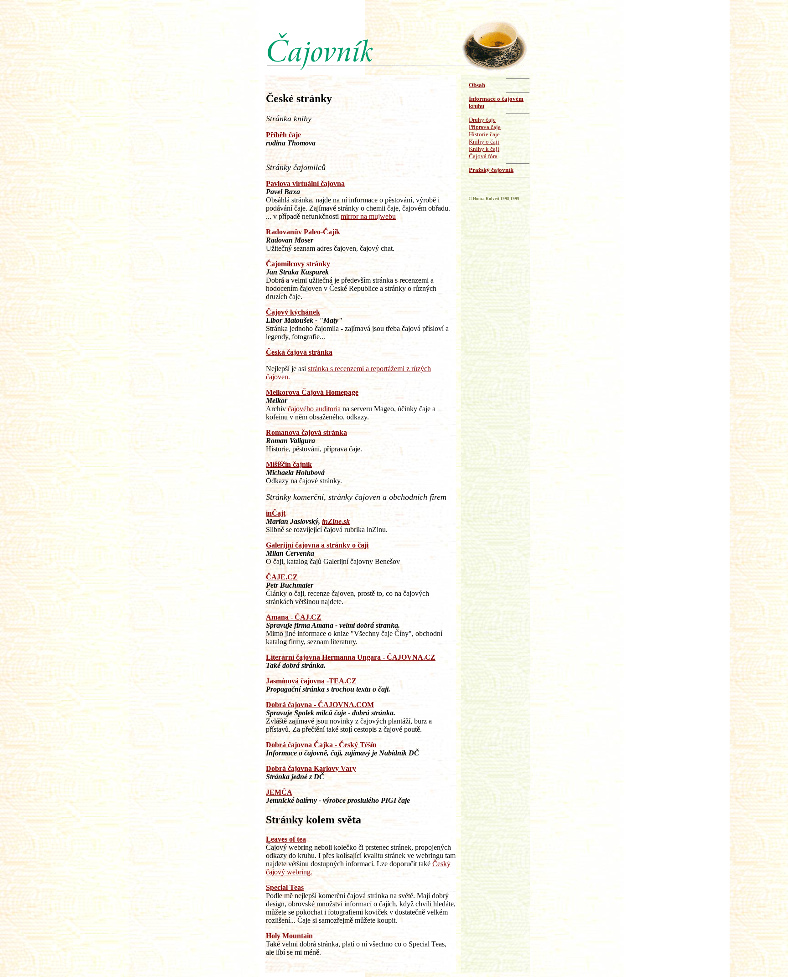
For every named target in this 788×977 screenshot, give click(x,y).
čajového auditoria (314, 409)
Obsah (477, 85)
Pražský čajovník (491, 169)
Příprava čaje (485, 127)
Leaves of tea (286, 839)
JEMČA (279, 792)
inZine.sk (336, 521)
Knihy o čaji (484, 141)
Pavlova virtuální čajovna (305, 183)
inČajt (275, 513)
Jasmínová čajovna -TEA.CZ (311, 681)
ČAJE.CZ (282, 577)
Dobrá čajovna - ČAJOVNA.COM (320, 704)
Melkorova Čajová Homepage (312, 392)
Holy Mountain (289, 936)
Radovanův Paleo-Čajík (303, 232)
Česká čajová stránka (299, 352)
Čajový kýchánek (293, 312)
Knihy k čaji (484, 148)
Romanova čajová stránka (306, 432)
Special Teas (285, 887)
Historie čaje (484, 134)
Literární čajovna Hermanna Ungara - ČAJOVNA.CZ (350, 657)
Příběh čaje (283, 135)
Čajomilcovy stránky (298, 264)
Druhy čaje (482, 119)
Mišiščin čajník (289, 464)
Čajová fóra (483, 156)
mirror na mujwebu (368, 216)
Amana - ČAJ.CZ (293, 617)
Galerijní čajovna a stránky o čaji (317, 545)
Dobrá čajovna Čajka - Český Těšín (321, 745)
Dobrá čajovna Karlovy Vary (311, 768)
